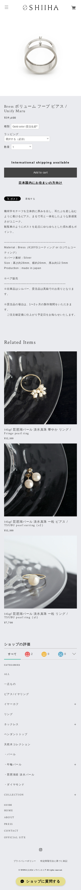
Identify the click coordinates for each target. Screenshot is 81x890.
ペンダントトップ (16, 734)
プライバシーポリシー (25, 861)
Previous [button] (4, 55)
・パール (10, 754)
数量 (7, 146)
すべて (12, 654)
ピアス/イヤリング (16, 694)
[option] (40, 55)
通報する (30, 199)
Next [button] (76, 55)
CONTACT (11, 830)
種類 (7, 126)
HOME (8, 810)
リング (8, 714)
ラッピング (11, 134)
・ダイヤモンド (14, 784)
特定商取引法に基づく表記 (53, 861)
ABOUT (9, 817)
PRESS (8, 824)
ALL (7, 674)
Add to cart (40, 172)
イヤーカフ (11, 704)
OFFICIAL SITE (15, 837)
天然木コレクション (17, 744)
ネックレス (11, 724)
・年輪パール (13, 764)
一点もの (10, 684)
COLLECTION (14, 794)
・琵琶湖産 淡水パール (19, 774)
